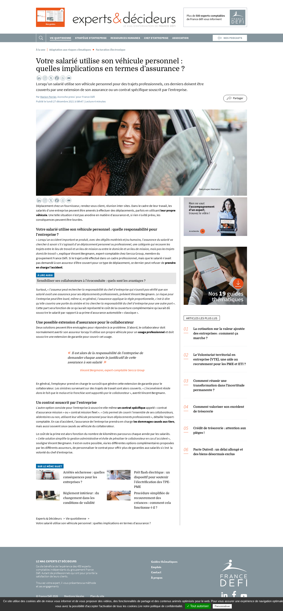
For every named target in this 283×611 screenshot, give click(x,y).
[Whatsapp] (62, 78)
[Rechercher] (41, 38)
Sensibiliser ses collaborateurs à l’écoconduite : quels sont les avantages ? (91, 281)
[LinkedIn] (224, 595)
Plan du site (97, 596)
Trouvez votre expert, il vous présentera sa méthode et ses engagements (66, 584)
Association (180, 38)
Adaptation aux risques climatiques (70, 49)
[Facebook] (56, 78)
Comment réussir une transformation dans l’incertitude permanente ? (218, 385)
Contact (156, 572)
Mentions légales (74, 596)
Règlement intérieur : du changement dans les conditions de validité (81, 498)
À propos (156, 577)
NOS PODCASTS (233, 38)
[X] (51, 78)
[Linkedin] (39, 78)
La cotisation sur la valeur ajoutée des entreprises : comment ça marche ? (219, 333)
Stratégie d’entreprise (91, 38)
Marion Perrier (48, 97)
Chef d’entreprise (156, 38)
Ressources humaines (125, 38)
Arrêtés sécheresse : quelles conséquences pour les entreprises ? (84, 477)
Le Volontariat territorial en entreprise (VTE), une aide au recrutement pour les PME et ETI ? (219, 359)
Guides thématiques (164, 561)
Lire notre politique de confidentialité (160, 606)
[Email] (68, 78)
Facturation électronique (110, 49)
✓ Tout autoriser (198, 606)
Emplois (156, 567)
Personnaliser (222, 606)
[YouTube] (244, 596)
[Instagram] (45, 78)
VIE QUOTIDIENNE (60, 38)
